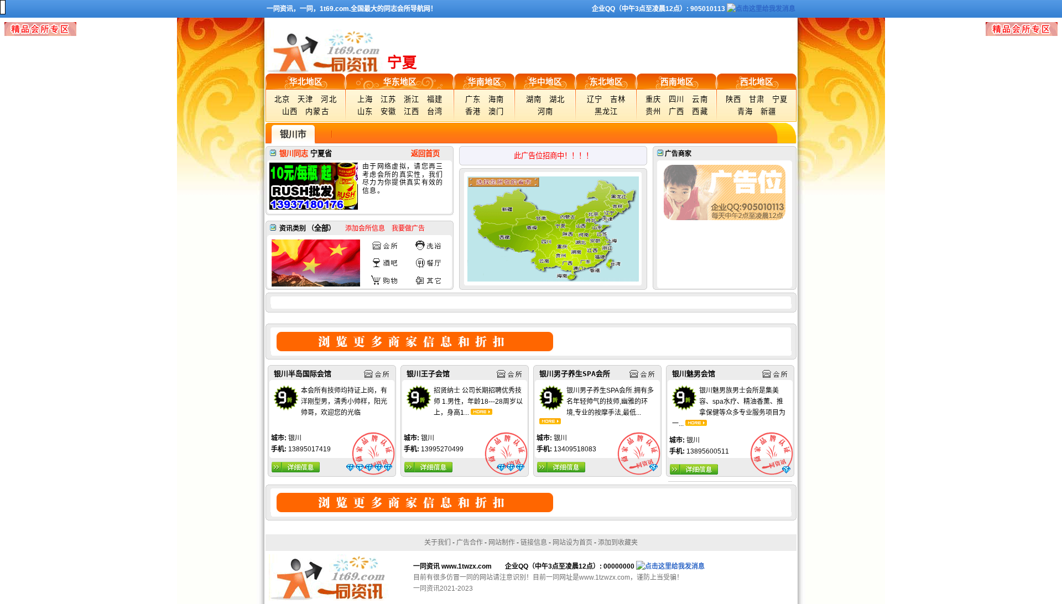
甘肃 (757, 99)
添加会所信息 (365, 228)
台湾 (435, 111)
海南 (496, 99)
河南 (546, 111)
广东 (473, 99)
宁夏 (780, 99)
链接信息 (533, 542)
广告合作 (469, 542)
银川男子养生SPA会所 (574, 373)
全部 (321, 228)
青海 (745, 111)
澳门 (496, 111)
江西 (412, 111)
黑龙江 (606, 111)
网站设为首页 (572, 542)
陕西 (734, 99)
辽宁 (595, 99)
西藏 (700, 111)
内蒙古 (317, 111)
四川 (677, 99)
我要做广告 (408, 228)
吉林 (618, 99)
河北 (329, 99)
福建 (435, 99)
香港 (473, 111)
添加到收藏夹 (618, 542)
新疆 (769, 111)
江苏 (389, 99)
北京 (282, 99)
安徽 (389, 111)
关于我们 (437, 542)
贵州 (653, 111)
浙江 (412, 99)
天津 (306, 99)
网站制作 (501, 542)
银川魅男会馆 (693, 373)
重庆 (653, 99)
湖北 (557, 99)
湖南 (534, 99)
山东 (365, 111)
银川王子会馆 (428, 373)
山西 (290, 111)
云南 (700, 99)
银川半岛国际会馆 (302, 373)
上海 (365, 99)
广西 (677, 111)
